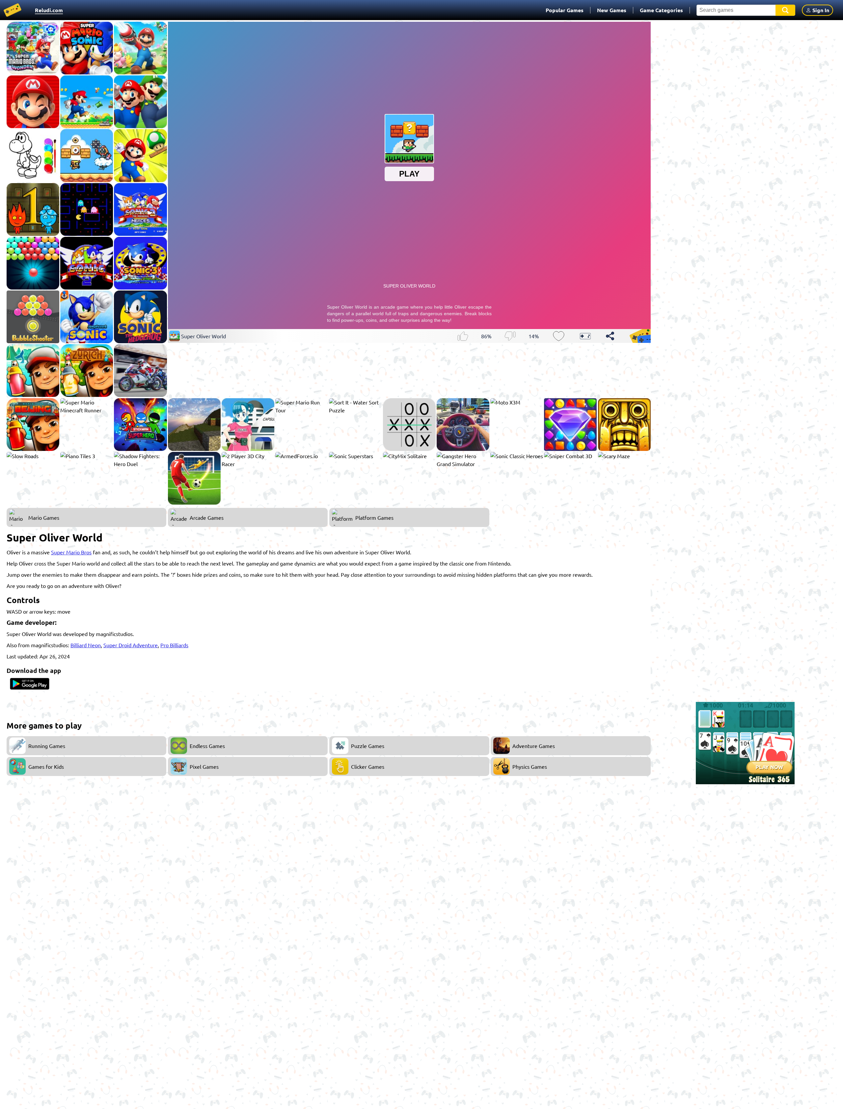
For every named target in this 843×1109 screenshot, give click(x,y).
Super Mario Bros (71, 552)
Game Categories (661, 10)
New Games (611, 10)
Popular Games (565, 10)
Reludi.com (49, 10)
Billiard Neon (85, 645)
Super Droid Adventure (130, 645)
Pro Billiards (174, 645)
